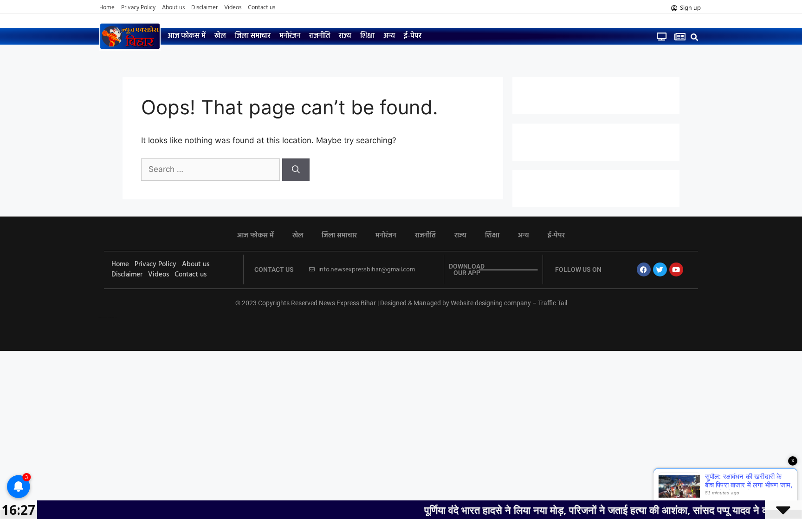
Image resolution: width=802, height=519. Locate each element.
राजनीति (319, 36)
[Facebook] (644, 269)
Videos (232, 8)
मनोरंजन (289, 36)
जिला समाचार (253, 36)
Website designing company (491, 303)
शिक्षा (367, 36)
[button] (694, 37)
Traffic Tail (552, 303)
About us (173, 8)
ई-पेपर (412, 36)
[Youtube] (676, 269)
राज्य (345, 36)
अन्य (389, 36)
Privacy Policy (138, 8)
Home (107, 8)
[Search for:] (211, 169)
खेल (220, 36)
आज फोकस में (187, 36)
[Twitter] (660, 269)
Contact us (261, 8)
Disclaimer (204, 8)
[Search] (296, 169)
